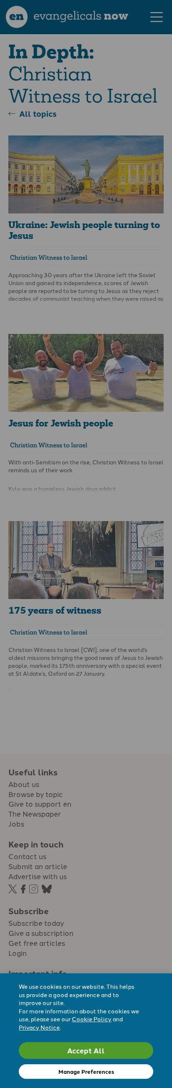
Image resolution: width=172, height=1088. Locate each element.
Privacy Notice (39, 1027)
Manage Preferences (86, 1071)
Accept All (86, 1050)
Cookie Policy (91, 1019)
